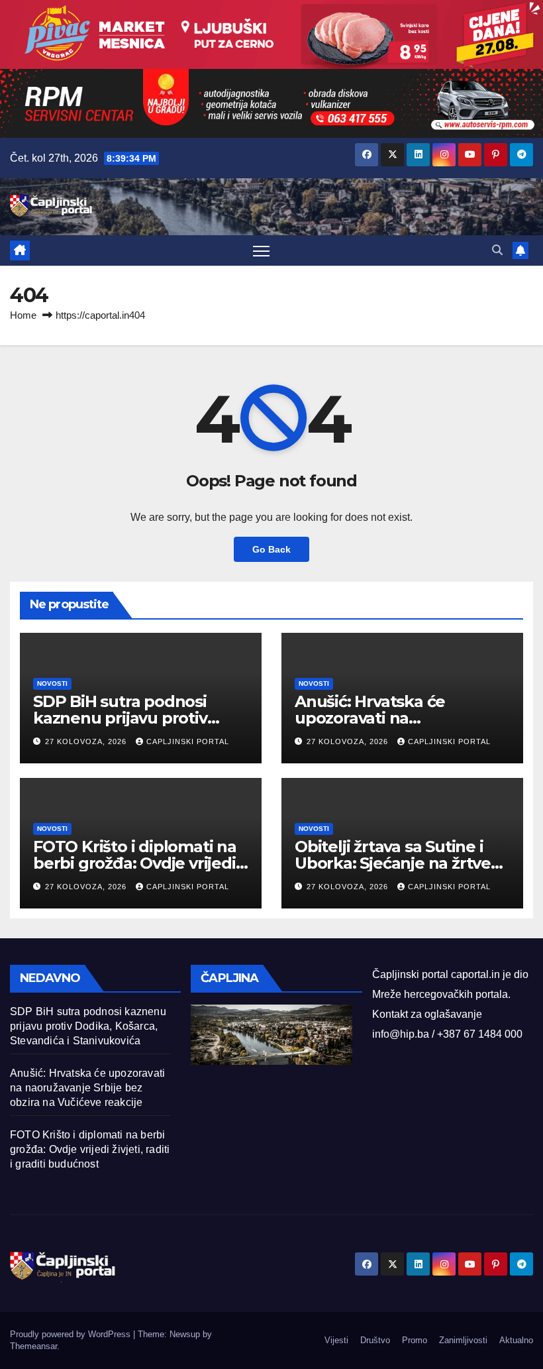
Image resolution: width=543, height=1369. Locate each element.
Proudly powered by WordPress (71, 1334)
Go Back (271, 549)
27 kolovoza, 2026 (87, 741)
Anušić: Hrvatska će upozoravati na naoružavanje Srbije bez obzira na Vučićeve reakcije (87, 1088)
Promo (414, 1340)
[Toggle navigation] (261, 251)
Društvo (375, 1340)
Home (23, 315)
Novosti (52, 683)
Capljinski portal (187, 741)
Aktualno (516, 1340)
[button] (497, 250)
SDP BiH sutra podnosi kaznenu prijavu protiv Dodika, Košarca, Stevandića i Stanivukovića (88, 1026)
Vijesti (336, 1340)
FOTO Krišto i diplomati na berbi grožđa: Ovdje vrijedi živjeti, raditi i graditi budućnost (90, 1149)
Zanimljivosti (463, 1340)
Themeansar (33, 1346)
